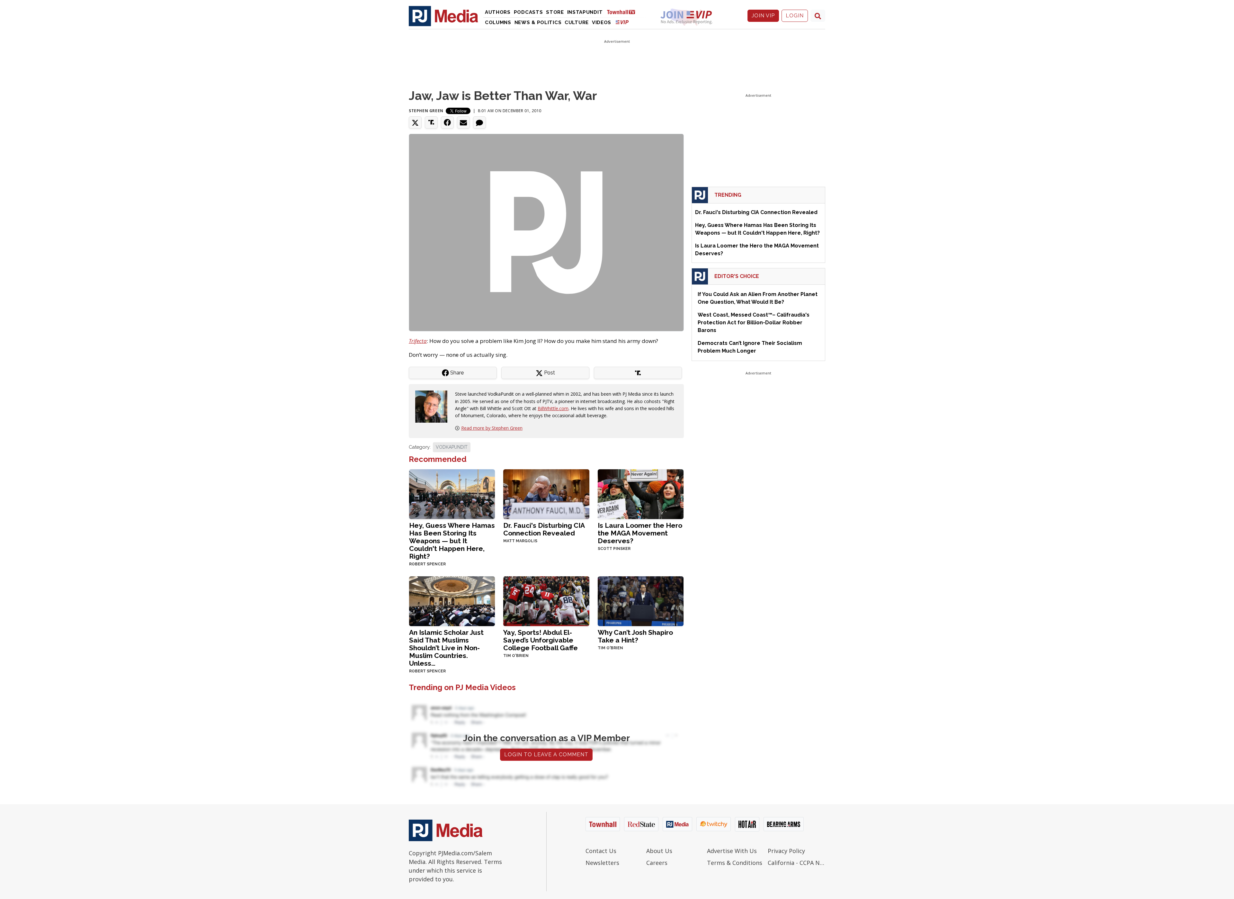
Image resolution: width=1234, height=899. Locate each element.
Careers (656, 863)
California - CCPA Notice (796, 863)
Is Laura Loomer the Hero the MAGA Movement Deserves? (640, 533)
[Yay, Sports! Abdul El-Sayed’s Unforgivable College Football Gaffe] (546, 601)
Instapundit (585, 12)
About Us (659, 851)
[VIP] (622, 22)
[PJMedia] (443, 15)
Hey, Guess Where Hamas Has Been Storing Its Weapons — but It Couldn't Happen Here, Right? (452, 540)
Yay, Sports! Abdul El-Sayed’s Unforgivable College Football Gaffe (540, 640)
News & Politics (538, 22)
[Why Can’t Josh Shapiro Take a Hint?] (641, 601)
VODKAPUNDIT (452, 447)
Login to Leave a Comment (546, 754)
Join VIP (763, 16)
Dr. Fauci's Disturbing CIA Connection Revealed (544, 529)
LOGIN (795, 16)
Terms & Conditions (734, 863)
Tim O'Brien (516, 655)
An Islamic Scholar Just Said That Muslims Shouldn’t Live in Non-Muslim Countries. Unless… (446, 647)
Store (555, 12)
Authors (498, 12)
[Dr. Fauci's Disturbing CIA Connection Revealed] (546, 494)
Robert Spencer (427, 564)
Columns (498, 22)
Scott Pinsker (614, 548)
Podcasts (528, 12)
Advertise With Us (732, 851)
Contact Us (601, 851)
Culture (577, 22)
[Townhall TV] (623, 11)
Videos (601, 22)
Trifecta (418, 341)
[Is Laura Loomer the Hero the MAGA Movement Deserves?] (641, 494)
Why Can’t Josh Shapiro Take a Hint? (635, 636)
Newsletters (602, 863)
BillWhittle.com (553, 408)
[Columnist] (433, 406)
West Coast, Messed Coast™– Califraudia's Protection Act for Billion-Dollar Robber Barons (753, 322)
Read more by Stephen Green (492, 428)
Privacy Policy (786, 851)
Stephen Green (426, 110)
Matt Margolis (520, 541)
